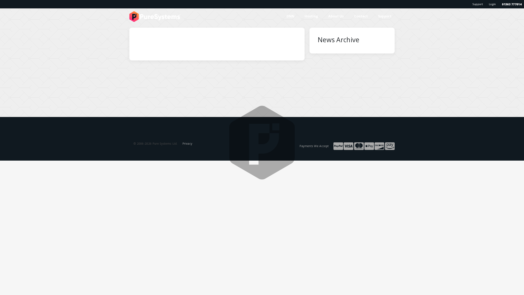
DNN (290, 16)
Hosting (311, 16)
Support (477, 4)
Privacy (187, 143)
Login (492, 4)
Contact (361, 16)
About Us (336, 16)
